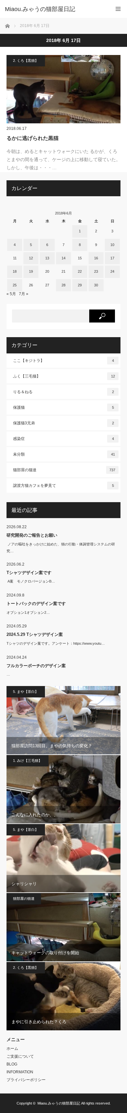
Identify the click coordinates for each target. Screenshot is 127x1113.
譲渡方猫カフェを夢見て (63, 485)
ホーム (12, 1048)
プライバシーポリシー (26, 1080)
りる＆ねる (63, 392)
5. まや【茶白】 (25, 692)
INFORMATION (20, 1072)
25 (15, 285)
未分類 (64, 454)
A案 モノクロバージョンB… (31, 581)
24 (112, 271)
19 (31, 271)
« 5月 (11, 294)
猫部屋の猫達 (64, 470)
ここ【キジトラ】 (63, 360)
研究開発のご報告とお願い (32, 535)
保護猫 (63, 407)
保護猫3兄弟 (63, 423)
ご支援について (20, 1056)
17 (112, 258)
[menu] (118, 9)
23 (96, 271)
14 (63, 258)
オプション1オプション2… (28, 612)
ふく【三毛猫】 (64, 376)
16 (96, 258)
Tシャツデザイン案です (29, 572)
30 (96, 285)
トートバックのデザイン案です (36, 603)
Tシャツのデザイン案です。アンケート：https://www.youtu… (56, 643)
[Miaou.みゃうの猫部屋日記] (54, 9)
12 (31, 258)
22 (80, 271)
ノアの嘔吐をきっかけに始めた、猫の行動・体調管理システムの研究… (61, 547)
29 (80, 285)
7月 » (23, 294)
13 (47, 258)
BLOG (12, 1064)
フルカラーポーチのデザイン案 (36, 665)
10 (112, 245)
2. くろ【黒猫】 (25, 60)
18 (15, 271)
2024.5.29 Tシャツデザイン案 (35, 634)
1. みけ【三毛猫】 (27, 761)
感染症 (63, 438)
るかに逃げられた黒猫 (33, 138)
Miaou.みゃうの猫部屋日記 (58, 1103)
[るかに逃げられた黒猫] (63, 89)
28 (63, 285)
